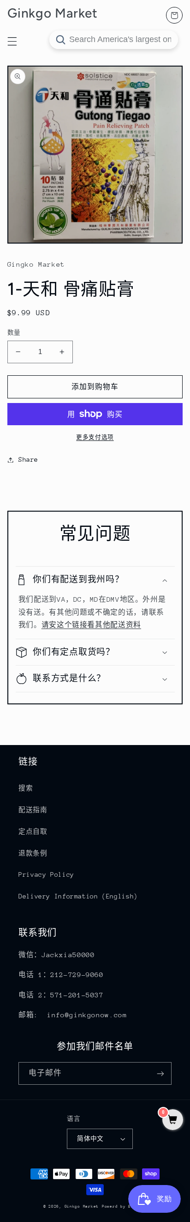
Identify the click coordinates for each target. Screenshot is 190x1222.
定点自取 (33, 831)
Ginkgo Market (82, 1206)
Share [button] (28, 459)
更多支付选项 (94, 437)
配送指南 (33, 809)
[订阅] (160, 1073)
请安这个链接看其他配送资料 (91, 625)
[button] (95, 580)
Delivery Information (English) (78, 896)
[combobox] (113, 40)
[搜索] (60, 39)
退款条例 (33, 853)
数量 (14, 332)
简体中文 (90, 1138)
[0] (172, 1120)
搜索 (25, 788)
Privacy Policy (46, 874)
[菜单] (12, 41)
